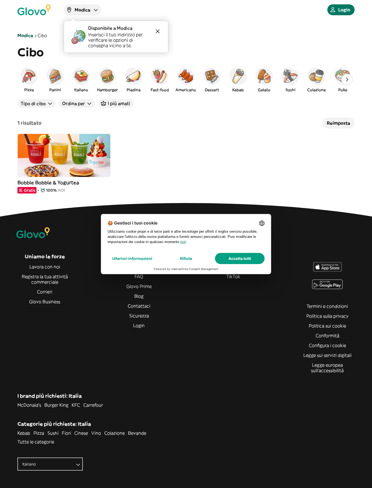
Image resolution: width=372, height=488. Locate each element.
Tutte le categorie (35, 441)
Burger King (56, 405)
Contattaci (139, 306)
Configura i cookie (327, 345)
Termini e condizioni (327, 306)
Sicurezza (139, 315)
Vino (96, 433)
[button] (28, 79)
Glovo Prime (139, 286)
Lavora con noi (44, 266)
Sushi (53, 433)
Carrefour (93, 405)
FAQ (139, 276)
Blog (139, 296)
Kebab (23, 433)
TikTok (233, 276)
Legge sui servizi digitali (327, 355)
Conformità (327, 335)
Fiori (66, 433)
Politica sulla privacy (327, 316)
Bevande (137, 433)
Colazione (114, 433)
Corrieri (44, 291)
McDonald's (29, 405)
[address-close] (157, 31)
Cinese (81, 433)
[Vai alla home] (34, 9)
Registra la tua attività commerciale (45, 279)
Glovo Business (44, 301)
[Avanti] (346, 79)
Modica (25, 35)
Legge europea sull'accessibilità (327, 367)
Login (139, 325)
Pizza (38, 433)
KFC (76, 405)
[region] (186, 79)
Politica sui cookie (327, 326)
